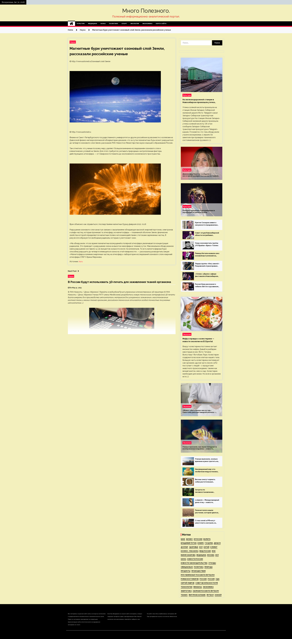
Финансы (197, 587)
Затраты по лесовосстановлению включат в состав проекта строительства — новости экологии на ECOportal (206, 491)
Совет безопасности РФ (206, 583)
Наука (103, 23)
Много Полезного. (146, 11)
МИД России (205, 551)
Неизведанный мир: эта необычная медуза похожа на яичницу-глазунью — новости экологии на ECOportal (206, 470)
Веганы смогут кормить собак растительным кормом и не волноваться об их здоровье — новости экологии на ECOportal (207, 481)
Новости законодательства (194, 563)
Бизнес (189, 539)
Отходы (212, 563)
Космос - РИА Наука (189, 551)
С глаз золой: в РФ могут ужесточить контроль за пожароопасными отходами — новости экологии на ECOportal (207, 522)
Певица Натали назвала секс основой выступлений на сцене (207, 254)
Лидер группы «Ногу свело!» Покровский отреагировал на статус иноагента (207, 265)
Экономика (147, 23)
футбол (210, 595)
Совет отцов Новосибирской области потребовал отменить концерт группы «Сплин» (207, 234)
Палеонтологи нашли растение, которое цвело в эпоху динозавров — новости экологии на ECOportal (207, 511)
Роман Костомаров (190, 579)
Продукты (185, 571)
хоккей (218, 595)
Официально (187, 567)
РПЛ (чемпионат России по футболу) (198, 575)
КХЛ (201, 547)
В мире (201, 543)
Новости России (195, 559)
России (203, 579)
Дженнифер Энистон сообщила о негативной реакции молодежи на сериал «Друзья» (200, 175)
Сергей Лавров (187, 583)
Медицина (92, 23)
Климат (213, 547)
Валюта (206, 539)
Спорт (124, 23)
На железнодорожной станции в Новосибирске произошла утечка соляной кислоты (198, 101)
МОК (214, 551)
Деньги (217, 543)
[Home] (71, 23)
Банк (183, 539)
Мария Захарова (188, 555)
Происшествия (198, 571)
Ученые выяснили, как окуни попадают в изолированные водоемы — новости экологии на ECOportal (199, 448)
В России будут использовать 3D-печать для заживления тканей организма (119, 282)
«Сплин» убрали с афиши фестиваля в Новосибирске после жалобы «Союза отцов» (206, 275)
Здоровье (193, 547)
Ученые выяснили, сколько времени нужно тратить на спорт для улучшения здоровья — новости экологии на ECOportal (206, 460)
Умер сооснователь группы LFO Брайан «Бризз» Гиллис (206, 244)
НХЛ (217, 555)
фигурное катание (197, 595)
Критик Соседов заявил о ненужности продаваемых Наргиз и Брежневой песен (206, 224)
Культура (81, 23)
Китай (206, 547)
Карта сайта (161, 23)
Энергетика (186, 591)
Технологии (186, 587)
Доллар (184, 547)
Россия (211, 579)
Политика (113, 23)
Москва (210, 555)
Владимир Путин (189, 543)
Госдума (209, 543)
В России (198, 539)
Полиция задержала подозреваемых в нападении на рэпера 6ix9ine (198, 211)
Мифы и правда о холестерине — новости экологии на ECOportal (198, 340)
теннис (184, 595)
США (217, 579)
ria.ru (81, 261)
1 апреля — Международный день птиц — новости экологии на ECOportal (207, 501)
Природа (208, 567)
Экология (134, 23)
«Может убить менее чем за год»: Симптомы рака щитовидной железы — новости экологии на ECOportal (199, 411)
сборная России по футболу (206, 591)
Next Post (72, 271)
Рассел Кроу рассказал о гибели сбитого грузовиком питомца (206, 285)
